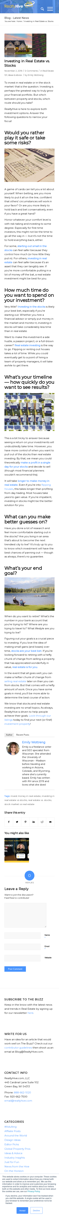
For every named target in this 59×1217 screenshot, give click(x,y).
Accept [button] (22, 1210)
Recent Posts (22, 735)
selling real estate (15, 681)
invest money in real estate (26, 796)
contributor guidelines (18, 1047)
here (30, 1012)
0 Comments (31, 71)
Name (47, 936)
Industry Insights (14, 1157)
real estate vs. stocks (39, 800)
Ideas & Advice (15, 75)
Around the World (15, 1135)
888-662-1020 (22, 1092)
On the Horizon (14, 1170)
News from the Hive (16, 1166)
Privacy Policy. (34, 1191)
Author (9, 735)
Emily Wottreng (35, 75)
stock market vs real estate (19, 804)
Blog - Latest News (16, 17)
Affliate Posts (12, 1131)
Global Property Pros (17, 1148)
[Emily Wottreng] (13, 754)
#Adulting (10, 1126)
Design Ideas (12, 1140)
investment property (17, 723)
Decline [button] (36, 1210)
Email (47, 947)
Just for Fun (11, 1162)
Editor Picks (11, 1144)
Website (48, 957)
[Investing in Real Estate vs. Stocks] (25, 45)
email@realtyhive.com (18, 1100)
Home (19, 21)
